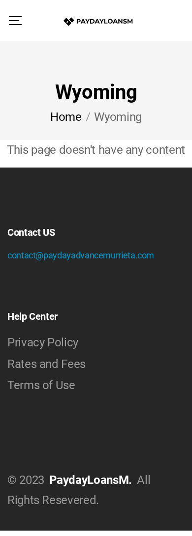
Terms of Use (41, 385)
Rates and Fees (46, 364)
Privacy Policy (42, 342)
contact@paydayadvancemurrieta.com (80, 255)
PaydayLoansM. (90, 480)
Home (66, 117)
